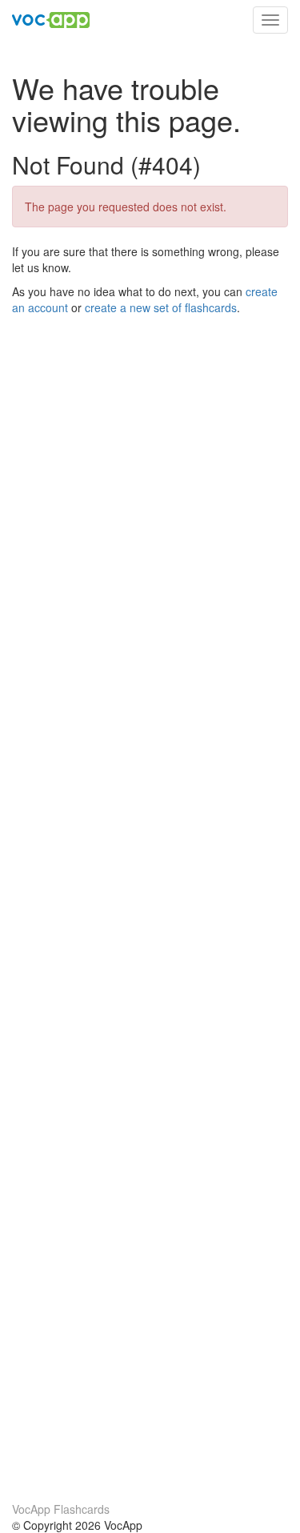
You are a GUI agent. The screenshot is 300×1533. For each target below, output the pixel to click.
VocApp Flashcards (61, 1509)
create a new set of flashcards (161, 307)
